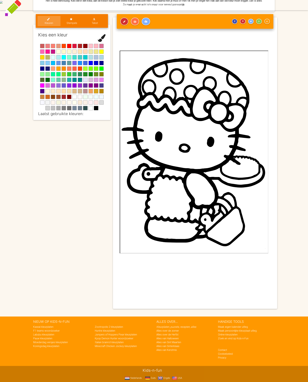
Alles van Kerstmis (166, 350)
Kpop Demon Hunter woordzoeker (114, 338)
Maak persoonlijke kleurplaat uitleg (237, 330)
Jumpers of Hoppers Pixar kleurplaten (116, 334)
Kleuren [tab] (49, 23)
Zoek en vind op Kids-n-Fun (233, 338)
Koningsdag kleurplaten (46, 346)
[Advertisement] (195, 283)
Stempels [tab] (72, 23)
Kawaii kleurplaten (43, 326)
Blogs (125, 5)
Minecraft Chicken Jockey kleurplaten (116, 346)
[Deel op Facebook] (234, 21)
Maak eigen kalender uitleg (233, 326)
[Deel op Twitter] (251, 21)
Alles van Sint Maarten (168, 342)
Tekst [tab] (95, 23)
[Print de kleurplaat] (135, 21)
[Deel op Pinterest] (242, 21)
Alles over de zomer (167, 330)
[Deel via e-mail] (267, 21)
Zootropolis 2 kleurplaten (109, 326)
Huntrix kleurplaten (105, 330)
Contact (222, 350)
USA (179, 378)
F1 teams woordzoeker (46, 330)
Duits (153, 378)
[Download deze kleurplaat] (146, 21)
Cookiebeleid (225, 353)
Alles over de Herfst (167, 334)
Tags (219, 5)
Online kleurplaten (228, 334)
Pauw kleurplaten (42, 338)
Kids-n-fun (84, 5)
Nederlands (136, 378)
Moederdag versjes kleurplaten (50, 342)
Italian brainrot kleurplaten (109, 342)
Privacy (222, 357)
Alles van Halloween (167, 338)
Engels (166, 378)
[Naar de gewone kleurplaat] (124, 21)
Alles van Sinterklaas (167, 346)
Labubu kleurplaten (43, 334)
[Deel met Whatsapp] (259, 21)
